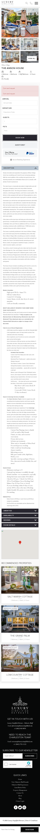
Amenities (7, 511)
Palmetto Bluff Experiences (20, 785)
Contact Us (20, 793)
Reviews (6, 520)
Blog (20, 798)
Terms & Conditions (31, 820)
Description (8, 168)
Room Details (9, 525)
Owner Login (20, 801)
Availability (8, 515)
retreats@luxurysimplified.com (22, 741)
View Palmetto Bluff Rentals (20, 782)
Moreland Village (10, 608)
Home (20, 779)
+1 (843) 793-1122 (20, 744)
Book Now (20, 138)
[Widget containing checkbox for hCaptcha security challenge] (17, 764)
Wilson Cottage (10, 569)
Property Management (20, 790)
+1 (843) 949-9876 (20, 728)
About (20, 796)
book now (30, 830)
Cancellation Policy (20, 787)
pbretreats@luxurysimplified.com (22, 726)
